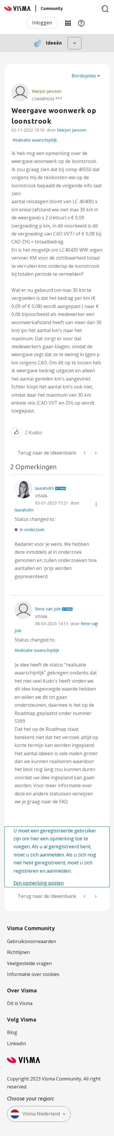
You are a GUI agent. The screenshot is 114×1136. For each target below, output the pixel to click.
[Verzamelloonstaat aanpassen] (85, 453)
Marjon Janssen (72, 130)
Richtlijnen (18, 952)
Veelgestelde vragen (29, 963)
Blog (12, 1032)
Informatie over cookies (33, 974)
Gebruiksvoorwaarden (31, 941)
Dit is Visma (19, 1003)
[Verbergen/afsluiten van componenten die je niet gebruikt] (95, 453)
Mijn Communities (68, 23)
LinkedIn (16, 1043)
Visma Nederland (41, 1113)
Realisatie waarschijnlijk (35, 140)
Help (81, 23)
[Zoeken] (105, 8)
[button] (16, 432)
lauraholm (24, 510)
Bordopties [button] (84, 76)
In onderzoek (32, 529)
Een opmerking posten (38, 883)
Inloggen (42, 22)
